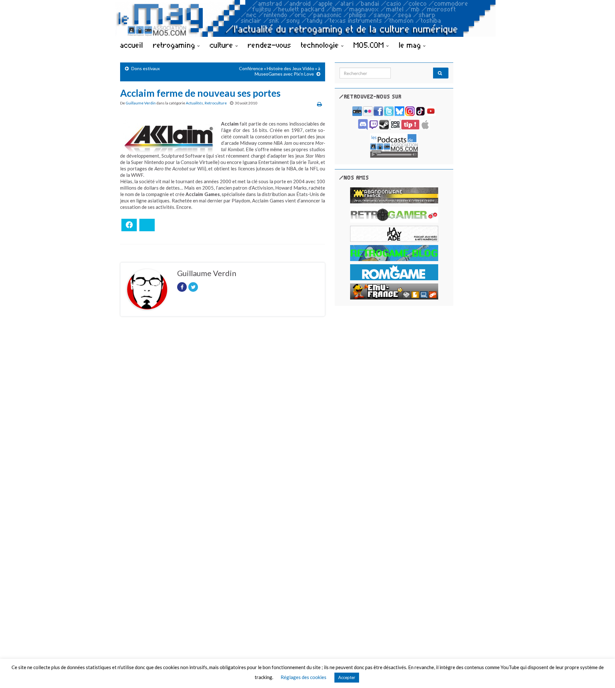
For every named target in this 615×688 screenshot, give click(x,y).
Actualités (194, 103)
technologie (321, 45)
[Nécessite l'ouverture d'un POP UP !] (394, 145)
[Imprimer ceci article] (319, 104)
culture (222, 45)
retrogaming (175, 45)
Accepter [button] (346, 677)
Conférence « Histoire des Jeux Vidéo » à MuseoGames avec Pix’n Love (279, 71)
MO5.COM (370, 45)
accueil (131, 45)
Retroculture (216, 103)
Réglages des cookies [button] (303, 677)
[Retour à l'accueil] (307, 18)
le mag (411, 45)
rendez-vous (269, 45)
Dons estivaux (145, 68)
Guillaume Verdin (141, 103)
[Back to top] (601, 674)
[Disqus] (222, 409)
